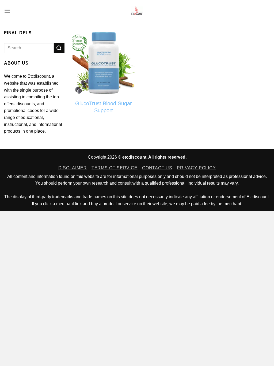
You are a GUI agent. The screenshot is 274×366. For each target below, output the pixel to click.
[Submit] (59, 48)
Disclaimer (72, 168)
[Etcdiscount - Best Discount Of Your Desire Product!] (137, 10)
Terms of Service (115, 168)
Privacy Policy (196, 168)
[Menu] (7, 10)
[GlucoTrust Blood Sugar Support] (104, 62)
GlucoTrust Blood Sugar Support (103, 106)
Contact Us (157, 168)
